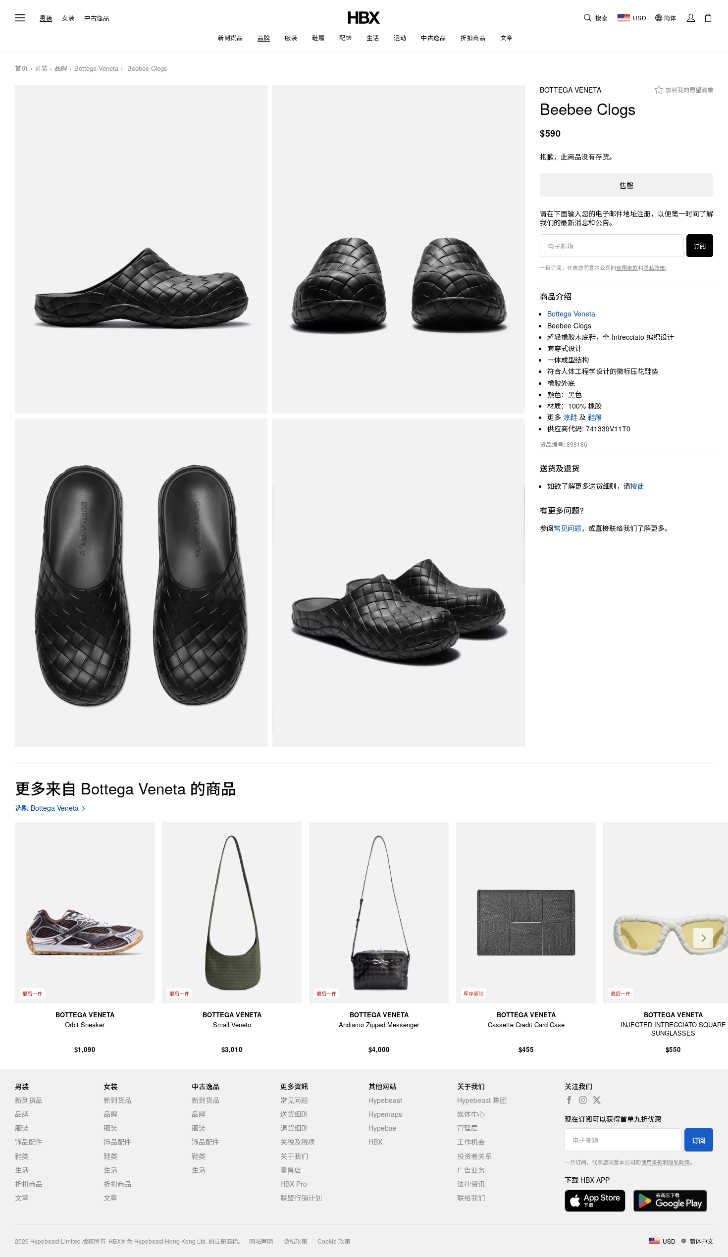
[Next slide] (703, 938)
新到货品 (29, 1100)
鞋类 (22, 1156)
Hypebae (382, 1127)
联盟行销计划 (301, 1197)
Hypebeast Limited (55, 1241)
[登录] (691, 18)
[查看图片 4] (398, 583)
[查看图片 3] (141, 583)
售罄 (626, 185)
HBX (375, 1141)
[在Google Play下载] (670, 1201)
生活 (22, 1169)
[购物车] (708, 18)
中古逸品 (96, 18)
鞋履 (595, 417)
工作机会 (471, 1141)
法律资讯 (471, 1183)
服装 (22, 1127)
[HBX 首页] (364, 16)
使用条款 (627, 267)
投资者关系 (474, 1156)
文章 (22, 1197)
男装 (46, 18)
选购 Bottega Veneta (47, 808)
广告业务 (471, 1169)
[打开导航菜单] (20, 18)
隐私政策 (654, 267)
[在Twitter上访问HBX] (596, 1100)
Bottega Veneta (96, 68)
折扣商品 (29, 1183)
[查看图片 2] (398, 249)
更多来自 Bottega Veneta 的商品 (125, 788)
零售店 (290, 1169)
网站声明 (261, 1241)
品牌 (60, 68)
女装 (68, 18)
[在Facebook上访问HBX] (569, 1100)
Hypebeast (385, 1100)
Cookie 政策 (333, 1241)
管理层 (467, 1127)
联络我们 (471, 1197)
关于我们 (294, 1156)
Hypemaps (385, 1113)
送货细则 (294, 1113)
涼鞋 (570, 417)
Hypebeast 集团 (482, 1100)
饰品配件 (29, 1141)
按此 (637, 486)
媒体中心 (471, 1113)
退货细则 (294, 1127)
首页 (21, 68)
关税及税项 (297, 1141)
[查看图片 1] (141, 249)
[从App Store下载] (595, 1201)
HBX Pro (293, 1183)
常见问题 (294, 1100)
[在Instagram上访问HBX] (582, 1100)
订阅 (700, 246)
